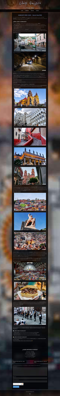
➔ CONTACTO (37, 10)
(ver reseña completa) (36, 332)
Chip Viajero (30, 3)
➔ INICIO (22, 10)
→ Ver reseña (32, 351)
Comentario (15, 366)
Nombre (15, 376)
